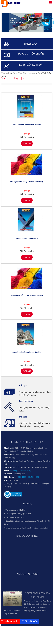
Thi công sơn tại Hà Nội (15, 510)
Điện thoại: (9, 477)
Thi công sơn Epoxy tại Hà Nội (18, 514)
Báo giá (23, 385)
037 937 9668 (20, 477)
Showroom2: (9, 461)
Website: (8, 474)
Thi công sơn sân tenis (15, 517)
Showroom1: (9, 454)
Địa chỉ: (7, 448)
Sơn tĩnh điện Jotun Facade (26, 238)
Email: (6, 471)
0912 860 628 (33, 477)
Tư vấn (23, 416)
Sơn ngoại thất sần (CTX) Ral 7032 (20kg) (26, 182)
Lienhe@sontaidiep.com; (20, 471)
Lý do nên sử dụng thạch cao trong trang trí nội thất (27, 528)
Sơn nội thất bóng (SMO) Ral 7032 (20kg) (26, 295)
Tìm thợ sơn (26, 401)
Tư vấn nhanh (9, 621)
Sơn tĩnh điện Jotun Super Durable (26, 352)
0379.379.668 (30, 621)
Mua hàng (27, 143)
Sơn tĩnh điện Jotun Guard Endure (27, 125)
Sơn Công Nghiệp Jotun (24, 73)
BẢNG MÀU (30, 44)
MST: (6, 480)
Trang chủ (6, 73)
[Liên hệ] (45, 21)
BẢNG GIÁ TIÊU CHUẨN (30, 53)
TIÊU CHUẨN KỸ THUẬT (30, 65)
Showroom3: (9, 467)
